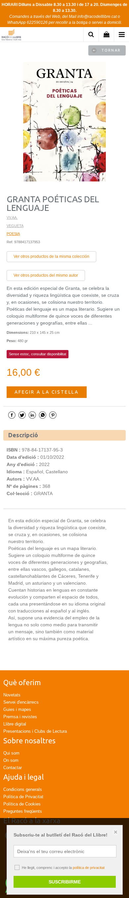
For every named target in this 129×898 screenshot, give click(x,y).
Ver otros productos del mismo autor (46, 275)
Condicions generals (22, 789)
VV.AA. (12, 217)
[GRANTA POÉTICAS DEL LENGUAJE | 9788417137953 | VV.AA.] (64, 122)
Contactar (12, 767)
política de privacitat (89, 868)
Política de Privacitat (23, 796)
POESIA (13, 234)
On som (11, 760)
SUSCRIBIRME (65, 881)
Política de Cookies (22, 803)
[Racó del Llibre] (11, 35)
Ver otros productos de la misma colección (51, 256)
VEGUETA (15, 226)
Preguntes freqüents (22, 811)
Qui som (11, 753)
